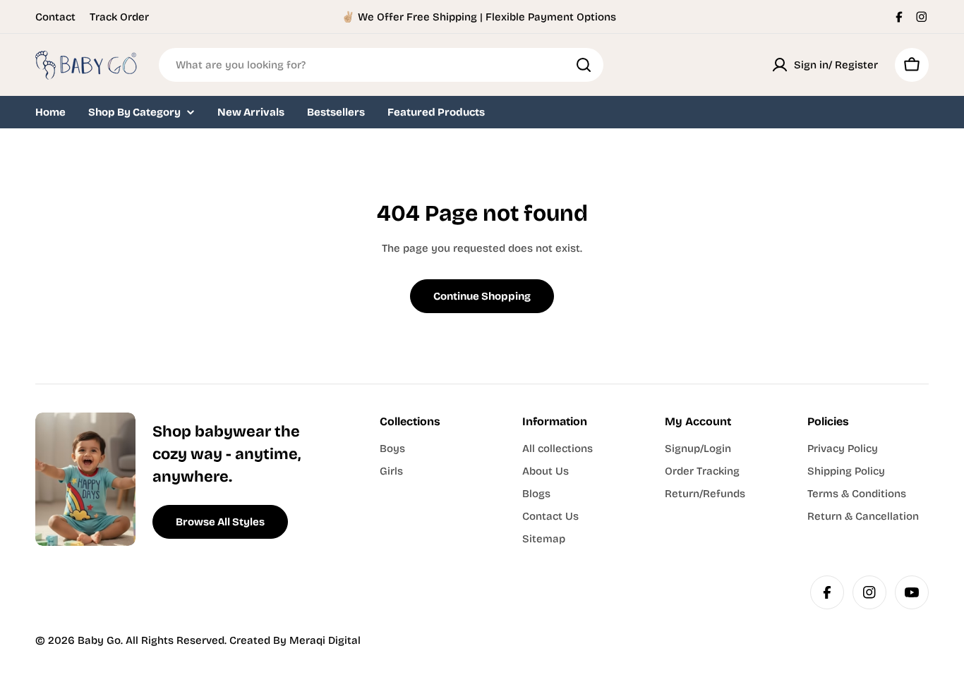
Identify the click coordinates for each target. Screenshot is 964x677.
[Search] (583, 64)
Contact (55, 17)
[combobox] (381, 65)
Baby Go (99, 640)
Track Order (119, 17)
